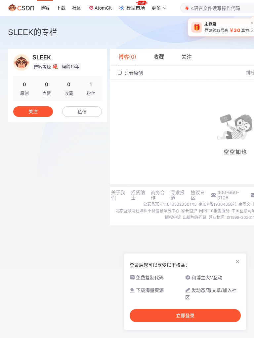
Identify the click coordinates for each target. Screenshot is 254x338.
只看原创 (133, 73)
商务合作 (158, 195)
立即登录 (185, 315)
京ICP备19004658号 (217, 204)
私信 (82, 112)
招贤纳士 (138, 195)
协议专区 (198, 195)
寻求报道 (178, 195)
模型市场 (135, 8)
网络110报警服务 (214, 210)
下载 (60, 8)
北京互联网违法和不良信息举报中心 (147, 210)
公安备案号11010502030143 (170, 204)
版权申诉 (173, 217)
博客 (45, 8)
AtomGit (103, 8)
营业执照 (217, 217)
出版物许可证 (195, 217)
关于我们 (118, 195)
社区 (76, 8)
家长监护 (189, 210)
